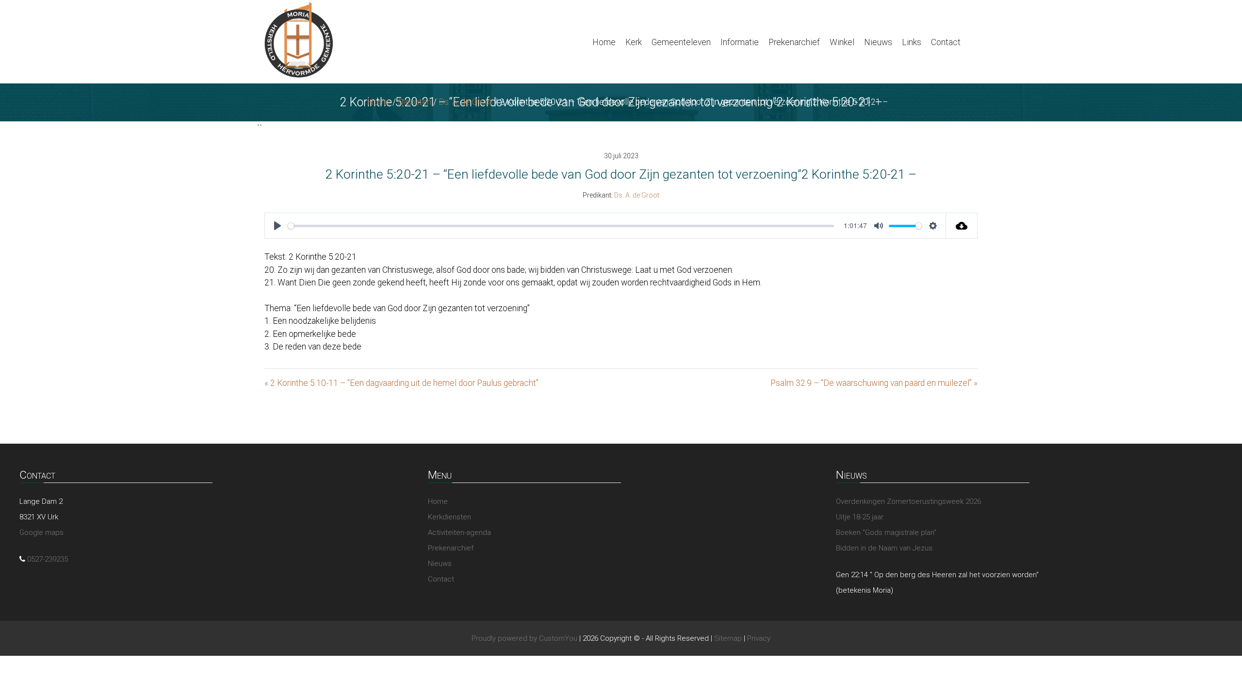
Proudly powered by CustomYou (524, 638)
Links (911, 42)
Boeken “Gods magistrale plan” (886, 532)
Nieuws (878, 42)
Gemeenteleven (681, 42)
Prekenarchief (794, 42)
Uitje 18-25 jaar (859, 517)
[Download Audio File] (962, 226)
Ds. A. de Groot (465, 102)
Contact (946, 42)
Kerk (633, 42)
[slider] (561, 226)
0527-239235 (47, 559)
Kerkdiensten (449, 517)
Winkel (842, 42)
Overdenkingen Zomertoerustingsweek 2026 (908, 501)
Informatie (739, 42)
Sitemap (728, 638)
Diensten (414, 102)
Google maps (41, 532)
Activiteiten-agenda (459, 532)
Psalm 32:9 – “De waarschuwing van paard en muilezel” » (874, 383)
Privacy (758, 638)
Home (604, 42)
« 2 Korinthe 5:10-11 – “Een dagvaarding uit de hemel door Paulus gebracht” (401, 383)
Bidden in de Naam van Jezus (884, 548)
